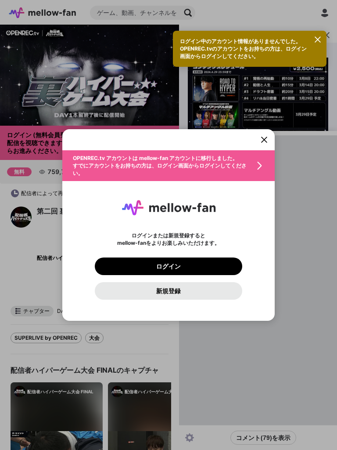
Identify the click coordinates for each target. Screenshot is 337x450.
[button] (168, 165)
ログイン (168, 266)
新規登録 (168, 290)
